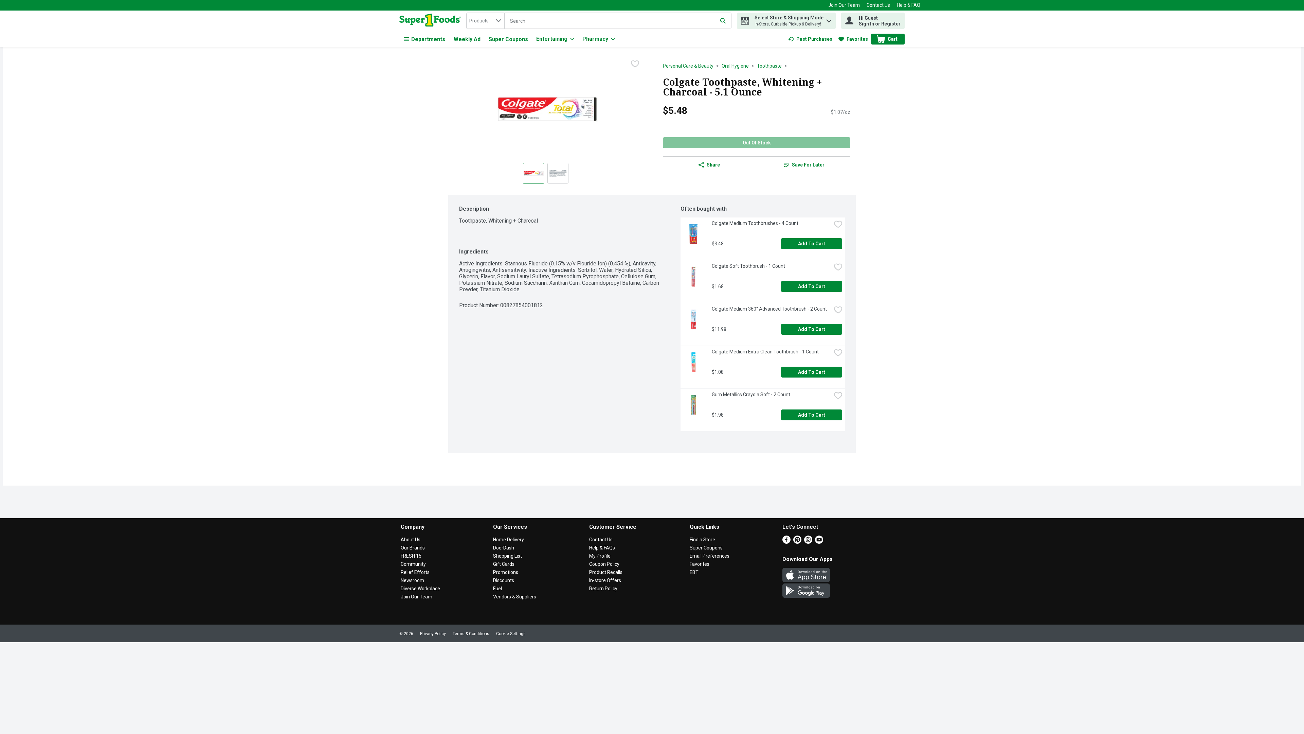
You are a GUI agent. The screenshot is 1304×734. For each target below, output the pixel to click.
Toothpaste (769, 66)
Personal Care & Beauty (688, 66)
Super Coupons (508, 39)
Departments (428, 39)
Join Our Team (844, 5)
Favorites (699, 564)
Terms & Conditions (471, 633)
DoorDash (503, 547)
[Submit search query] (723, 20)
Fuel (497, 588)
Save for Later (808, 165)
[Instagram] (808, 542)
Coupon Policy (604, 564)
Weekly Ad (467, 39)
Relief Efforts (415, 572)
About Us (410, 539)
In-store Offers (605, 580)
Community (413, 564)
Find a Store (702, 539)
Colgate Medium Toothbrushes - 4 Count (755, 223)
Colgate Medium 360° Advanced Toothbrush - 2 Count (769, 309)
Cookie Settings (511, 633)
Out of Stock (757, 142)
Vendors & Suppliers (514, 596)
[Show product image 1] (533, 173)
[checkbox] (635, 64)
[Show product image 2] (557, 173)
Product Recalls (605, 572)
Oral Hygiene (735, 66)
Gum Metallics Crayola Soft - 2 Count (751, 394)
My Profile (600, 556)
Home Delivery (508, 539)
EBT (694, 572)
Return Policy (603, 588)
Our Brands (413, 547)
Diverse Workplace (420, 588)
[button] (829, 19)
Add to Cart (811, 243)
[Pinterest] (797, 542)
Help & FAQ (908, 5)
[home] (431, 21)
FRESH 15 (411, 556)
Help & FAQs (602, 547)
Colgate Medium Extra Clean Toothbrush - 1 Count (765, 351)
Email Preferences (709, 556)
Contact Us (878, 5)
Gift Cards (503, 564)
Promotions (505, 572)
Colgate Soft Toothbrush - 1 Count (748, 266)
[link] (810, 39)
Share (713, 165)
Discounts (503, 580)
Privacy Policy (433, 633)
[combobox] (485, 21)
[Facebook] (786, 542)
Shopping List (507, 556)
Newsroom (412, 580)
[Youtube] (819, 542)
